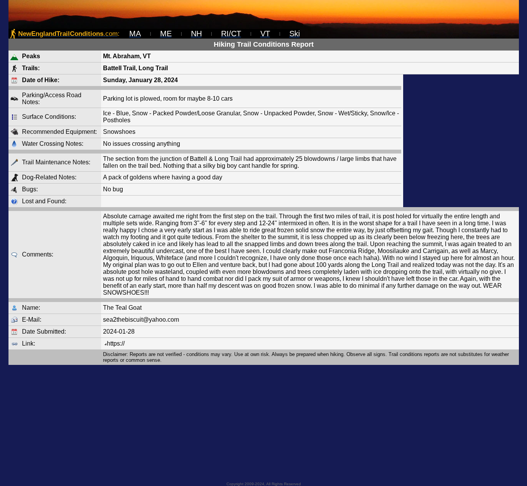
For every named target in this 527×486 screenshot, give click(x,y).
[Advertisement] (461, 141)
